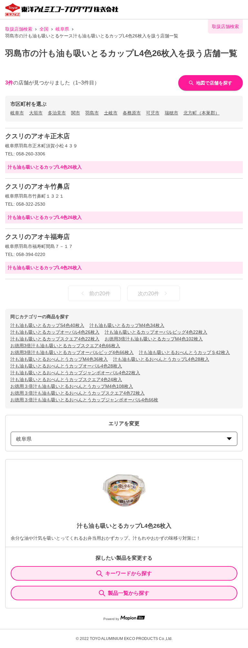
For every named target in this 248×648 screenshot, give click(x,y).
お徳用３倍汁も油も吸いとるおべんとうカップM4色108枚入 (71, 386)
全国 (43, 29)
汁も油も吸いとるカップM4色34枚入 (126, 325)
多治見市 (57, 112)
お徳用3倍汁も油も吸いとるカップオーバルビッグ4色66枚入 (72, 352)
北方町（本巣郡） (201, 112)
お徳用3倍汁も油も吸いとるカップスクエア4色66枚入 (65, 345)
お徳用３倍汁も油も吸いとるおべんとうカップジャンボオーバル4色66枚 (84, 399)
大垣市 (36, 112)
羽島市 (92, 112)
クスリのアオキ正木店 (37, 136)
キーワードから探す (128, 573)
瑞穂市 (171, 112)
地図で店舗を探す (214, 82)
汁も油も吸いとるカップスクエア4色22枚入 (54, 338)
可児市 (153, 112)
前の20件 (99, 293)
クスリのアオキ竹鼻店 (37, 186)
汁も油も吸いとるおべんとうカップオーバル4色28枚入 (66, 365)
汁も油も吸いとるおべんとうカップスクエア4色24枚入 (66, 379)
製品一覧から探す (128, 593)
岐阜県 (62, 29)
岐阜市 (17, 112)
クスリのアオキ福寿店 (37, 236)
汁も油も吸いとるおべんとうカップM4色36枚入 (59, 359)
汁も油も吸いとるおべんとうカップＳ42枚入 (184, 352)
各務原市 (132, 112)
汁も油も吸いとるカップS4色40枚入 (47, 325)
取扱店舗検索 (18, 29)
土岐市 (111, 112)
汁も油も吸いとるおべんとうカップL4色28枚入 (161, 359)
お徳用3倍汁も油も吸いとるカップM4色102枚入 (154, 338)
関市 (75, 112)
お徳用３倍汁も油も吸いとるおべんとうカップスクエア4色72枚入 (77, 393)
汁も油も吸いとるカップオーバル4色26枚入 (54, 332)
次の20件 (148, 293)
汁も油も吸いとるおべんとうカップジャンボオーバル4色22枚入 (75, 372)
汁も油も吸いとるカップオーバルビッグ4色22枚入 (156, 332)
